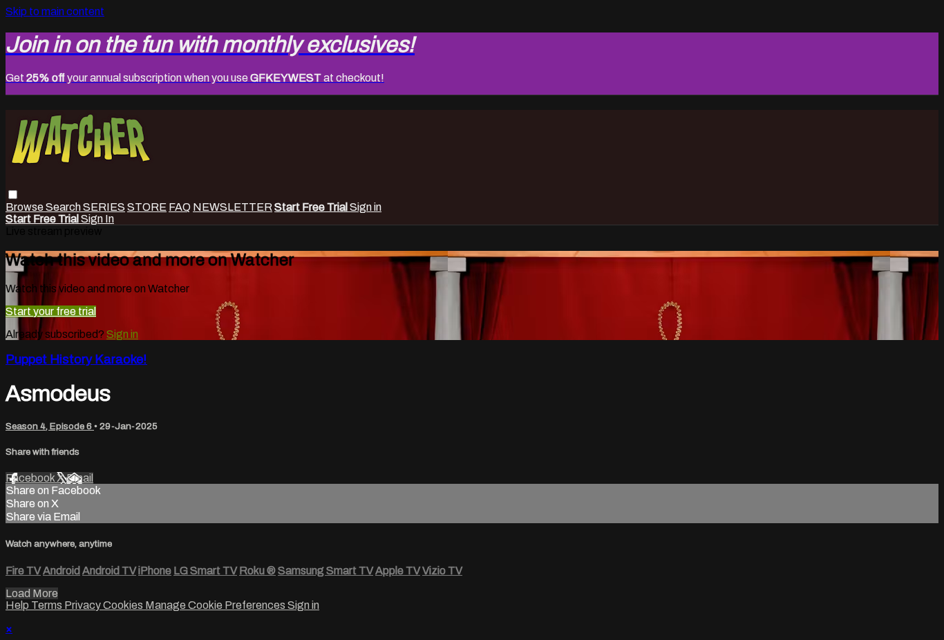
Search (64, 207)
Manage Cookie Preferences (216, 605)
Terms (47, 605)
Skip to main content (55, 11)
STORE (147, 207)
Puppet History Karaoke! (76, 359)
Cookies (124, 605)
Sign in (365, 207)
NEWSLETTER (232, 207)
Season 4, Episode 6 (50, 426)
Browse (26, 207)
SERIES (104, 207)
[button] (12, 194)
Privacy (83, 605)
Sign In (97, 219)
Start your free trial (51, 311)
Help (18, 605)
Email (79, 478)
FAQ (180, 207)
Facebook (31, 478)
